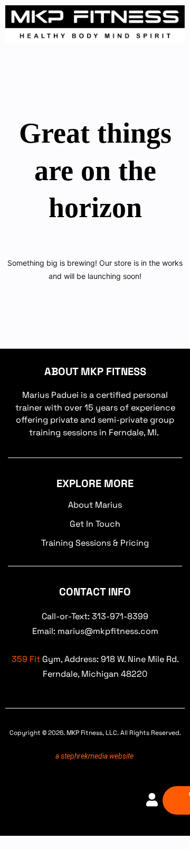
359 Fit (26, 659)
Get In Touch (95, 523)
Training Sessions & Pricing (95, 542)
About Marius (95, 504)
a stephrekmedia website (94, 756)
